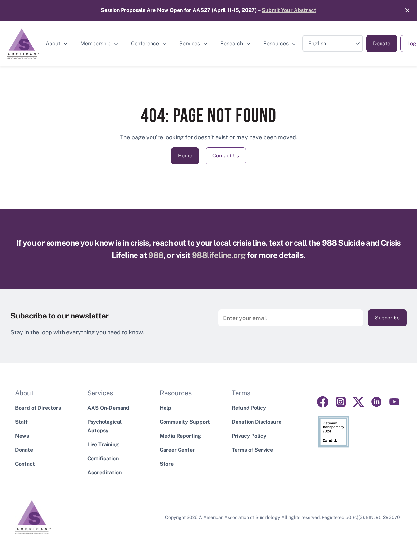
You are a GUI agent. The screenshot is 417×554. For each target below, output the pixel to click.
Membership (95, 43)
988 (155, 255)
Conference (145, 43)
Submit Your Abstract (289, 10)
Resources (276, 43)
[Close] (403, 10)
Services (189, 43)
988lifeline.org (218, 255)
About (53, 43)
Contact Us (225, 156)
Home (185, 156)
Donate (381, 43)
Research (231, 43)
